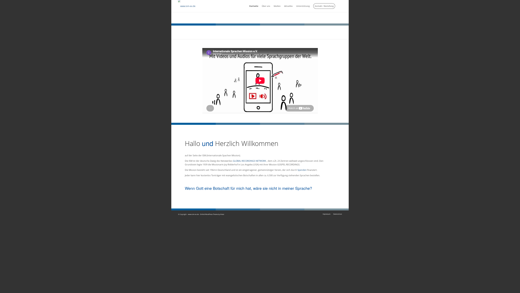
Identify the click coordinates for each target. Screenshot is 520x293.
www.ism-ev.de (193, 214)
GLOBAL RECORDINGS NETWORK (249, 160)
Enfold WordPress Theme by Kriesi (212, 214)
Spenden (302, 169)
